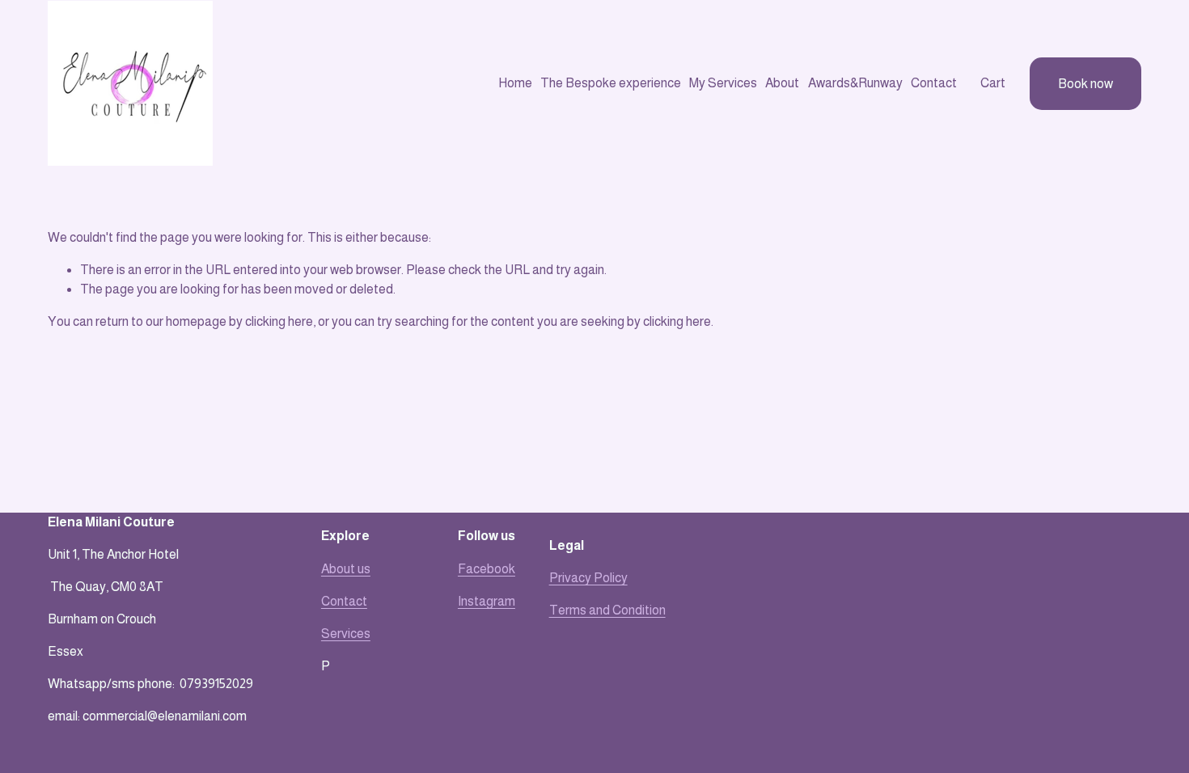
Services (345, 633)
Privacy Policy (588, 578)
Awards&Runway (855, 83)
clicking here (279, 321)
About (782, 83)
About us (345, 569)
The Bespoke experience (610, 83)
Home (515, 83)
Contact (934, 83)
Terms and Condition (607, 610)
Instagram (486, 601)
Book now (1085, 84)
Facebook (486, 569)
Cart (992, 83)
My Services (723, 83)
